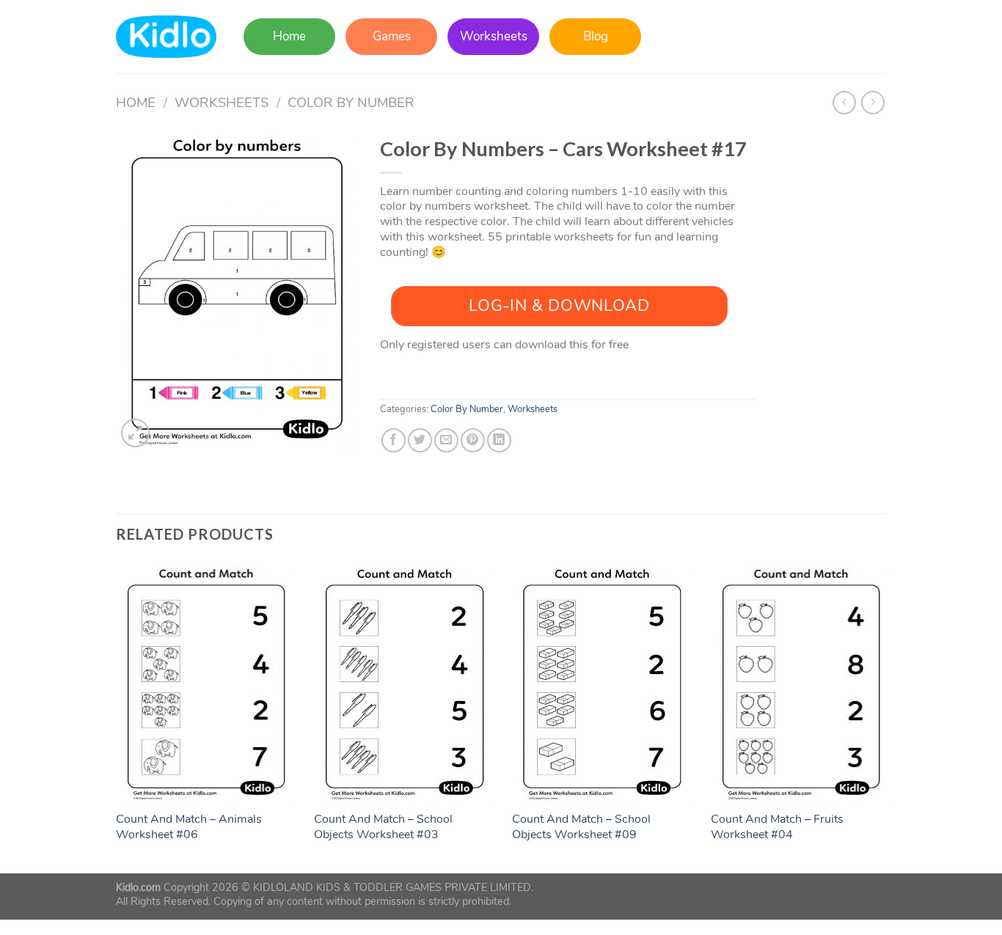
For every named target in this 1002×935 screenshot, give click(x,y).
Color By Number (351, 102)
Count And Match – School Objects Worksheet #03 (383, 827)
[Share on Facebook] (393, 440)
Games (392, 36)
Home (289, 36)
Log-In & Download (559, 306)
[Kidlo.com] (166, 37)
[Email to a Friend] (446, 440)
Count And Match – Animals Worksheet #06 (189, 827)
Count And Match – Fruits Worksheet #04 (777, 827)
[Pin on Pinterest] (473, 440)
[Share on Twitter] (420, 440)
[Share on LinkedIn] (499, 440)
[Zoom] (135, 433)
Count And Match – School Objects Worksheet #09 (581, 827)
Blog (595, 36)
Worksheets (493, 36)
